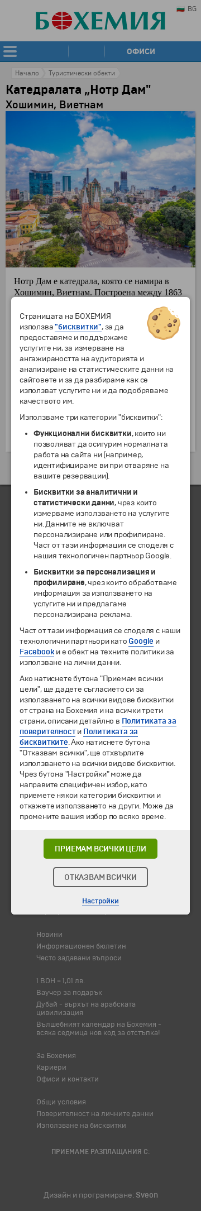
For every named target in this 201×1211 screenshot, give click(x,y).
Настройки (100, 901)
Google (141, 641)
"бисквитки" (78, 327)
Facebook (37, 652)
